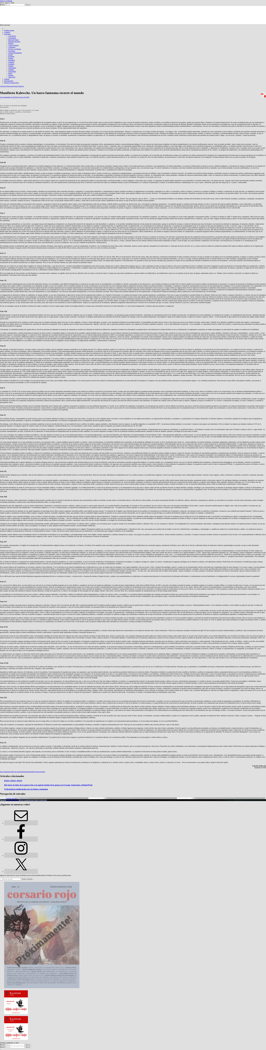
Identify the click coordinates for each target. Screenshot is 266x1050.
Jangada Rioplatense (15, 53)
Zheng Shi (11, 77)
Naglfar (10, 66)
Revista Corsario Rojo (11, 83)
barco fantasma (5, 772)
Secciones (7, 34)
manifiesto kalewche (35, 772)
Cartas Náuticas (13, 45)
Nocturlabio (12, 71)
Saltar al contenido (6, 1)
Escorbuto (11, 51)
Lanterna (11, 62)
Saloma (10, 75)
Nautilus (11, 70)
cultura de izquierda (16, 772)
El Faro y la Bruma (14, 49)
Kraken (10, 58)
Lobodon (11, 64)
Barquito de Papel (14, 41)
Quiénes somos (9, 30)
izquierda (26, 772)
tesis (43, 772)
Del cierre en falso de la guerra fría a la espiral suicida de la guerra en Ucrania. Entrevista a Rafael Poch (48, 785)
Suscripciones (8, 81)
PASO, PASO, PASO (13, 781)
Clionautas (11, 47)
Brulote (10, 43)
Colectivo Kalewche (6, 86)
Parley (10, 73)
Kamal (10, 55)
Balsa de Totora (13, 40)
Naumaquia (12, 68)
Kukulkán (11, 60)
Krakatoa (11, 56)
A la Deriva (12, 36)
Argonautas (12, 38)
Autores (6, 79)
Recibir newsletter (27, 879)
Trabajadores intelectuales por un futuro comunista (26, 789)
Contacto (7, 32)
